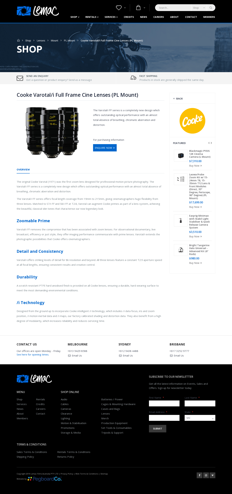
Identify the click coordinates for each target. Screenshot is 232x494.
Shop (73, 17)
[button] (121, 8)
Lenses (41, 40)
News (143, 17)
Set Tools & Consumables (116, 427)
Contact (191, 17)
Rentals (90, 17)
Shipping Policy (25, 456)
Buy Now (194, 165)
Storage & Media (71, 432)
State (189, 412)
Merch (105, 418)
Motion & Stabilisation (73, 423)
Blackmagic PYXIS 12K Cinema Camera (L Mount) (199, 153)
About (174, 17)
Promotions (68, 427)
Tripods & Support (112, 432)
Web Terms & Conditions (86, 473)
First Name (156, 397)
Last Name (192, 397)
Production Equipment (114, 423)
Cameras (66, 408)
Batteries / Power (112, 399)
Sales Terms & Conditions (32, 452)
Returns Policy (65, 456)
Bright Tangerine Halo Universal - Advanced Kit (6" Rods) (199, 250)
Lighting (65, 418)
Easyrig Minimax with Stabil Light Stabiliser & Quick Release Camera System (199, 221)
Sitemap (104, 473)
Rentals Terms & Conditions (73, 452)
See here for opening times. (33, 354)
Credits (129, 17)
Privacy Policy (67, 473)
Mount (54, 40)
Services (110, 17)
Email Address (158, 412)
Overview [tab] (23, 169)
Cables (65, 404)
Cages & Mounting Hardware (118, 404)
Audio (64, 399)
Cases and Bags (110, 408)
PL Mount (69, 40)
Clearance (66, 413)
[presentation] (209, 142)
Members (209, 17)
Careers (158, 17)
